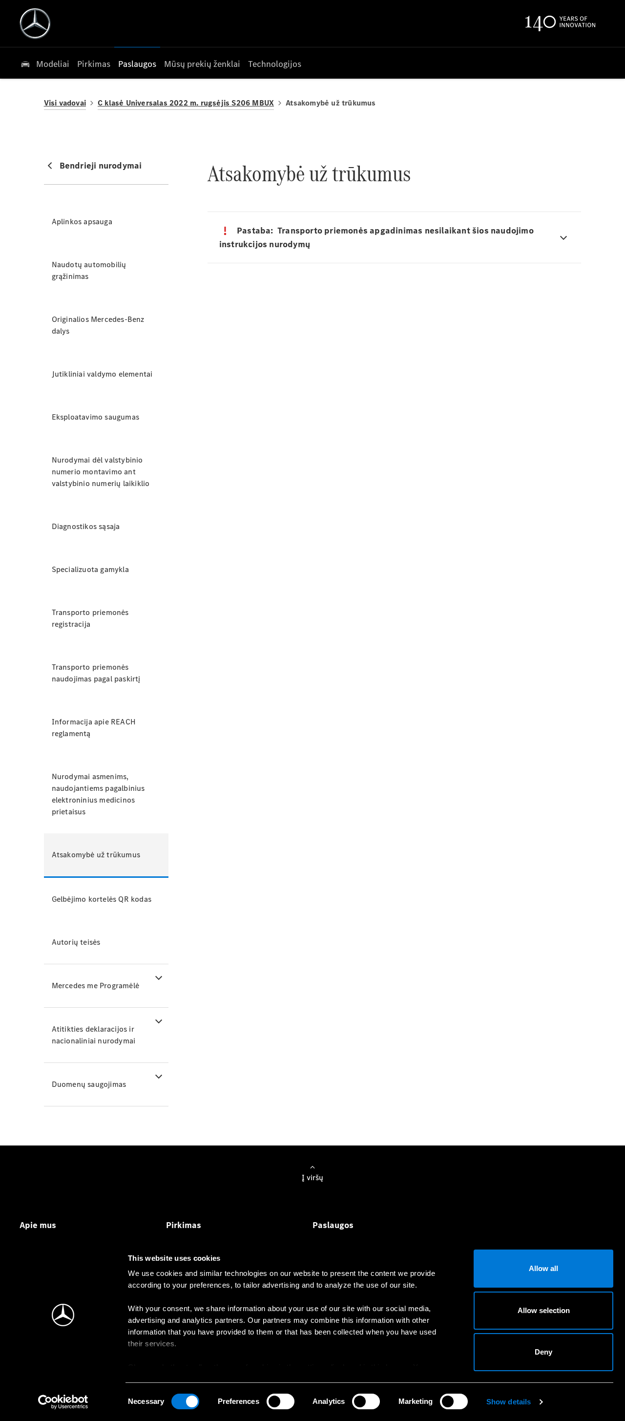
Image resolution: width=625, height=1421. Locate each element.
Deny (543, 1352)
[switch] (280, 1401)
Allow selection (544, 1310)
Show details (508, 1402)
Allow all (543, 1268)
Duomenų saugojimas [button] (89, 1084)
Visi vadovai (65, 103)
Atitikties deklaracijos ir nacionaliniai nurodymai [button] (94, 1035)
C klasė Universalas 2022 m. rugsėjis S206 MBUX (186, 103)
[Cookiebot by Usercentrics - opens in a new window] (63, 1402)
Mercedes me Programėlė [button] (95, 985)
